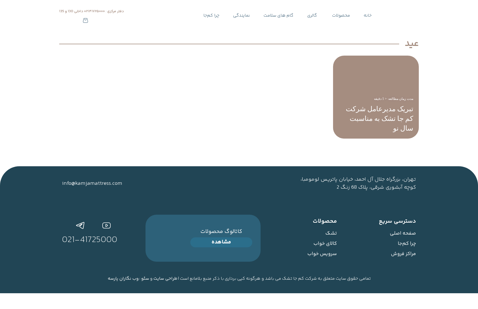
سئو (145, 278)
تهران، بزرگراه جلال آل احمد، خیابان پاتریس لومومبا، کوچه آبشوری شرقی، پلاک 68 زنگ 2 (358, 183)
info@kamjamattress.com (92, 183)
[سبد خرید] (85, 20)
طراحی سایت (165, 278)
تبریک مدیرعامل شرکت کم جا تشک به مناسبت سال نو (379, 118)
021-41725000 (89, 240)
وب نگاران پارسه (123, 278)
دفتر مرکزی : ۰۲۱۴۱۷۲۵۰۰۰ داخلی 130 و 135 (91, 11)
